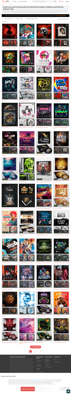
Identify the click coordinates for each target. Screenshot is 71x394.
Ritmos (3, 100)
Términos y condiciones (38, 365)
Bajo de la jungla (39, 342)
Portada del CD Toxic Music (59, 342)
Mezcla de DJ (22, 47)
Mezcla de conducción (24, 74)
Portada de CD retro (6, 262)
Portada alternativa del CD (42, 234)
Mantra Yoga (4, 181)
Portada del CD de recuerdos (59, 47)
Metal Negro (39, 47)
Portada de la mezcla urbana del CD (60, 128)
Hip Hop (3, 74)
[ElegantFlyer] (6, 1)
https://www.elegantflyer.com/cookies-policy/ (15, 383)
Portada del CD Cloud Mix (25, 315)
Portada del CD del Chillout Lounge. (61, 262)
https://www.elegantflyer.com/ (37, 379)
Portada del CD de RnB (7, 289)
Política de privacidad (38, 369)
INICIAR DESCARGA (61, 15)
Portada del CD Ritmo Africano (9, 47)
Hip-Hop (3, 155)
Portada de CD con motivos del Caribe (9, 235)
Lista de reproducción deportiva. (43, 181)
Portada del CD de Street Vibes (43, 208)
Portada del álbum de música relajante (25, 343)
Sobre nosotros (48, 366)
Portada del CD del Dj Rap (42, 127)
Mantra (3, 315)
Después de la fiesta (57, 155)
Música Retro (22, 155)
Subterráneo (21, 234)
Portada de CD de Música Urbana (60, 289)
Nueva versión (39, 289)
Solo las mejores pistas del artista (9, 342)
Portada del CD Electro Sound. (26, 262)
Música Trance (39, 74)
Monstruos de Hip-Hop (24, 100)
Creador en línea (57, 361)
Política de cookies (40, 372)
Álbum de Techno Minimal (25, 289)
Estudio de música (57, 208)
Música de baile (5, 127)
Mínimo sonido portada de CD (26, 127)
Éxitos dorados (56, 181)
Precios (55, 359)
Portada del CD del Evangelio (59, 74)
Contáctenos (47, 364)
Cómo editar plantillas (22, 1)
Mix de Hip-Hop (56, 100)
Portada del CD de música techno (60, 234)
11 (40, 351)
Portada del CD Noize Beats (42, 100)
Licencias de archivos (38, 361)
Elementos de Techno (41, 155)
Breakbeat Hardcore (40, 315)
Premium (62, 1)
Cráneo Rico (21, 208)
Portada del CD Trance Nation (43, 262)
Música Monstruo (6, 208)
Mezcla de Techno (23, 181)
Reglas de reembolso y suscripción (47, 360)
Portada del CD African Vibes (59, 315)
